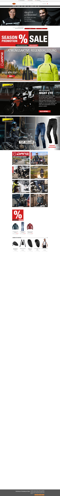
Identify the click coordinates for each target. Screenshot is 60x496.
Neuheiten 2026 (14, 6)
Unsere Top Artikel (16, 237)
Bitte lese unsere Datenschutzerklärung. (19, 28)
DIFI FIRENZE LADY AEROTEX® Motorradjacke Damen (30, 232)
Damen (38, 6)
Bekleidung (18, 6)
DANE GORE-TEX (32, 6)
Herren (35, 6)
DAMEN (30, 28)
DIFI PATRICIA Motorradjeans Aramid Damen (22, 232)
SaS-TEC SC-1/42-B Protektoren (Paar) (37, 249)
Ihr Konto (41, 1)
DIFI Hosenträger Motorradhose (45, 248)
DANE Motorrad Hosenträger (22, 248)
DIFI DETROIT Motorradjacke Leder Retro (15, 232)
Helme (22, 6)
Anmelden (47, 1)
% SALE (28, 6)
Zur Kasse (44, 1)
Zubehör (25, 6)
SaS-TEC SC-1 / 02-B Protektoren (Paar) (30, 249)
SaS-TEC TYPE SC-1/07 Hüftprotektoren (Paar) (15, 249)
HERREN (42, 28)
